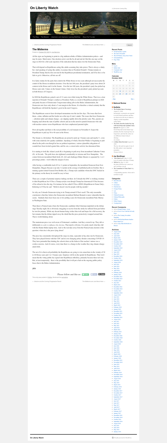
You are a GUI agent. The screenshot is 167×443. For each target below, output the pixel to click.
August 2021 (117, 319)
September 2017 (118, 397)
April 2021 (117, 327)
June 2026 (116, 234)
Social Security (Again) (120, 51)
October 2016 (117, 419)
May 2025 (116, 254)
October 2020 (117, 340)
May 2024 (116, 268)
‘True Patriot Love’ (119, 158)
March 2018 (117, 385)
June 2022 (116, 299)
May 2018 (116, 382)
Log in (115, 66)
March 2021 (117, 329)
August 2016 (117, 423)
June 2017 (116, 403)
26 (120, 94)
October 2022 (117, 291)
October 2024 (117, 258)
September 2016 (118, 421)
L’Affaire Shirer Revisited (120, 142)
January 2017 (117, 413)
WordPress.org (118, 72)
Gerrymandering (118, 57)
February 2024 (118, 272)
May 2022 (116, 301)
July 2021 (116, 321)
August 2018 (117, 378)
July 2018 (116, 380)
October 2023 (117, 280)
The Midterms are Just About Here (93, 45)
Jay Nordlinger (119, 156)
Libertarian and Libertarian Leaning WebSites (65, 37)
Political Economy (118, 195)
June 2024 (116, 266)
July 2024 (116, 264)
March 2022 (117, 305)
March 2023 (117, 285)
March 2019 (117, 370)
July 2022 (116, 297)
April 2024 (117, 270)
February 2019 (118, 372)
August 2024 (117, 262)
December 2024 (118, 256)
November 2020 (118, 338)
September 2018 (118, 376)
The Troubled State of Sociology (122, 109)
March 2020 (117, 354)
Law (115, 191)
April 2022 (117, 303)
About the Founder (89, 37)
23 (133, 91)
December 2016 (118, 415)
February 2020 (118, 356)
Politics (50, 277)
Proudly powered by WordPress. (123, 438)
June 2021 (116, 323)
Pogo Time (117, 60)
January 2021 (117, 334)
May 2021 (116, 325)
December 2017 (118, 391)
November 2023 (118, 278)
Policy (115, 193)
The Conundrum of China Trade (122, 168)
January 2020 (117, 358)
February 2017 (118, 411)
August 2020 (117, 344)
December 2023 (118, 276)
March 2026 (117, 238)
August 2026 (117, 231)
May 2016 (116, 429)
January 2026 (117, 240)
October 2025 (117, 246)
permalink (65, 277)
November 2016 (118, 417)
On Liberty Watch (44, 7)
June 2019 (116, 364)
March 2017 (117, 409)
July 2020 (116, 346)
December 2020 (118, 336)
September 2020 (118, 342)
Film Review (117, 187)
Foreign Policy (118, 189)
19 (120, 91)
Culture (116, 183)
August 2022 (117, 295)
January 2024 (117, 274)
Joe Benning (56, 52)
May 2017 (116, 405)
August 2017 (117, 399)
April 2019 (117, 368)
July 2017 (116, 401)
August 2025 (117, 250)
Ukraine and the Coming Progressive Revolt (46, 45)
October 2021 (117, 315)
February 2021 (118, 331)
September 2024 (118, 260)
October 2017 (117, 395)
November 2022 (118, 289)
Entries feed (117, 68)
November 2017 (118, 393)
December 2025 (118, 242)
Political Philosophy (119, 197)
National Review (120, 103)
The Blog (36, 37)
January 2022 (117, 309)
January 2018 (117, 389)
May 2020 (116, 350)
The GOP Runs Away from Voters (123, 55)
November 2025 (118, 244)
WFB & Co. (117, 162)
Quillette (117, 107)
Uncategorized (117, 203)
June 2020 (116, 348)
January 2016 (117, 431)
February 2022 (118, 307)
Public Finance (118, 201)
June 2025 (116, 252)
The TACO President (119, 53)
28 (126, 94)
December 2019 (118, 360)
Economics (117, 185)
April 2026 (117, 236)
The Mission (45, 37)
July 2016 (116, 425)
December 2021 (118, 311)
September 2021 (118, 317)
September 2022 (118, 293)
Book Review (117, 180)
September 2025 (118, 248)
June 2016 (116, 427)
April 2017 (117, 407)
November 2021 (118, 313)
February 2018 (118, 387)
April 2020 (117, 352)
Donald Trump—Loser (124, 209)
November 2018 (118, 374)
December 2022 (118, 287)
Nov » (133, 99)
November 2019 (118, 362)
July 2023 (116, 283)
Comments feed (118, 70)
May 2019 (116, 366)
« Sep (114, 99)
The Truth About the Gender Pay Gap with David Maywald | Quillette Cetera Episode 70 (124, 125)
